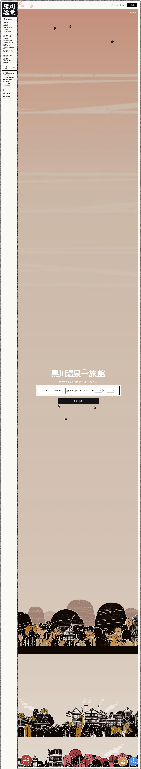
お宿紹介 (5, 22)
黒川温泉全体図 (7, 40)
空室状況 (5, 25)
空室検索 (132, 5)
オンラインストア (6, 67)
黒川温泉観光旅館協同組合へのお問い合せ (8, 74)
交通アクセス (7, 45)
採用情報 (5, 62)
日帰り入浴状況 (7, 27)
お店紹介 (5, 29)
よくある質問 (7, 31)
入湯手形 (5, 38)
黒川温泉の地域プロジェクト (8, 59)
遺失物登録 (6, 81)
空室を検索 (78, 401)
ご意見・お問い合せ (10, 79)
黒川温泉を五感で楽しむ (8, 56)
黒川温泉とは (7, 36)
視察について (6, 85)
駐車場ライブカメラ (9, 51)
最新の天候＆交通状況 (9, 48)
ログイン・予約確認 (119, 5)
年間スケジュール (8, 42)
